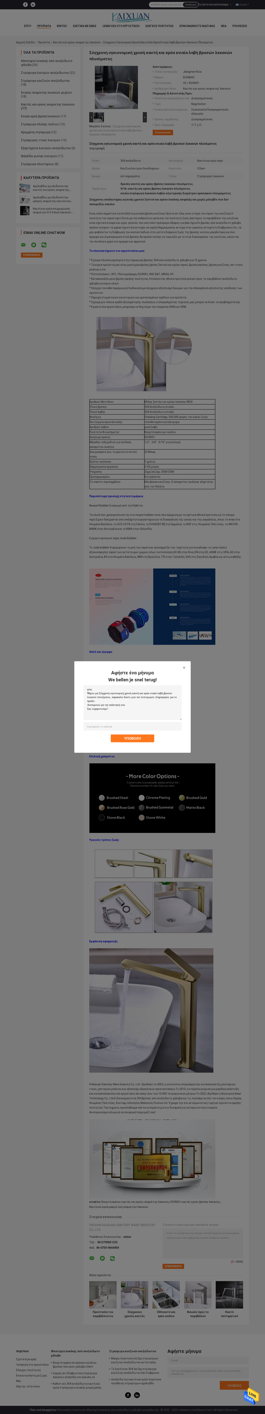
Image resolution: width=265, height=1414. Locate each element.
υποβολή (132, 738)
